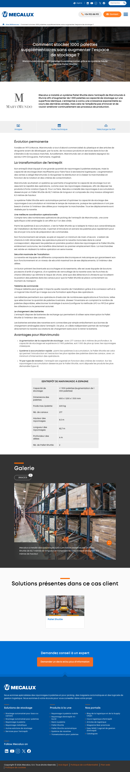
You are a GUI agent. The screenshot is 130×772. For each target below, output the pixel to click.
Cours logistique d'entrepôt (99, 719)
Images (24, 477)
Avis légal (63, 765)
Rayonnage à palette (15, 722)
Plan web (105, 765)
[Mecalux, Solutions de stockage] (18, 17)
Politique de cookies (15, 768)
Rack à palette (58, 722)
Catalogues (92, 734)
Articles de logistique (96, 722)
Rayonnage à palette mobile (64, 714)
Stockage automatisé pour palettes (22, 719)
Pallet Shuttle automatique (64, 728)
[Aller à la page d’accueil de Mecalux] (4, 24)
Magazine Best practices (98, 725)
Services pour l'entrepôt (17, 731)
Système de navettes (61, 731)
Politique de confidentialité (84, 765)
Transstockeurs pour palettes (64, 734)
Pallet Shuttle (55, 619)
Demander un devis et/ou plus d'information (65, 662)
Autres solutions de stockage (19, 728)
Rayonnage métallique (16, 725)
